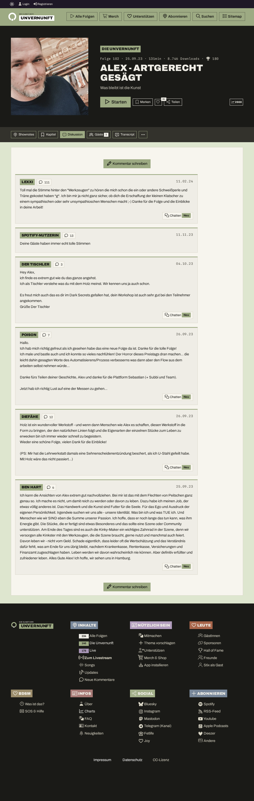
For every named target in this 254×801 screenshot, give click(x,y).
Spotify (209, 704)
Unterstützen (143, 16)
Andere (209, 741)
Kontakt (90, 726)
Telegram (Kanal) (157, 726)
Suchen (207, 16)
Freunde (210, 658)
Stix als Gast (213, 665)
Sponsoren (212, 643)
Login (25, 3)
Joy (146, 741)
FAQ (88, 719)
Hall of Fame (213, 650)
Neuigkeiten (93, 733)
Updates (91, 672)
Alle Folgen (84, 16)
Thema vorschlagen (159, 643)
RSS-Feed (212, 711)
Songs (89, 665)
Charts (89, 711)
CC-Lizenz (161, 760)
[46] (158, 102)
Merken (145, 102)
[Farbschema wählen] (12, 4)
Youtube (209, 719)
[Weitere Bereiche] (143, 134)
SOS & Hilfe (34, 711)
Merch (113, 16)
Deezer (209, 733)
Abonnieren (177, 16)
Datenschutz (132, 760)
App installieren (155, 665)
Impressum (102, 760)
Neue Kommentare (99, 680)
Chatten (179, 215)
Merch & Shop (154, 658)
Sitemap (234, 16)
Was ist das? (34, 704)
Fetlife (148, 733)
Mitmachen (152, 636)
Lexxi (27, 182)
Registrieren (45, 3)
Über (88, 704)
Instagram (151, 711)
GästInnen (211, 636)
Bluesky (150, 704)
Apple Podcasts (215, 726)
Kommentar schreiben (129, 164)
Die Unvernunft (97, 643)
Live (89, 650)
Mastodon (151, 719)
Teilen (175, 102)
